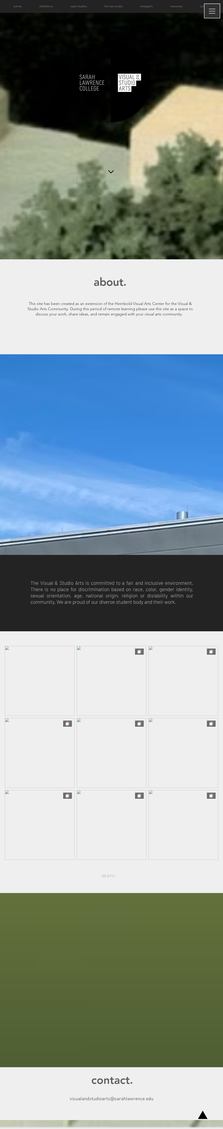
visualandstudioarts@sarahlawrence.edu (112, 1099)
